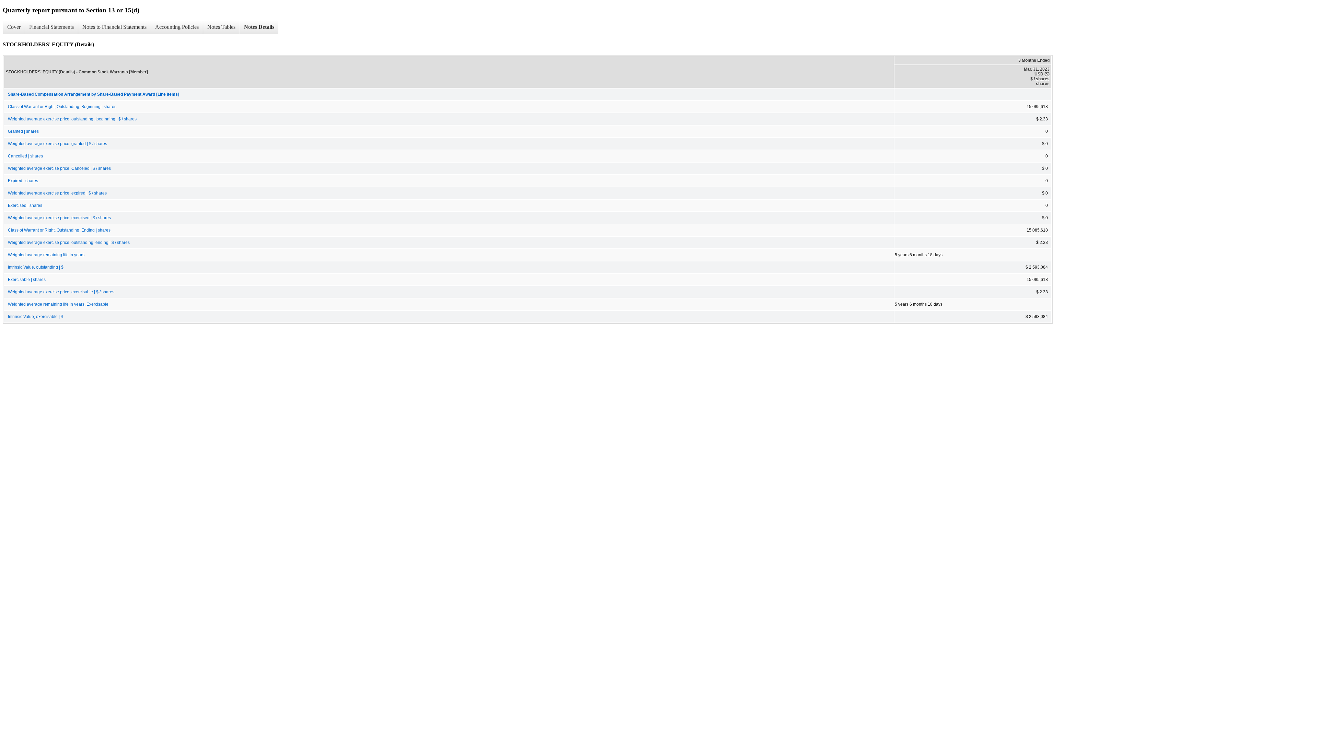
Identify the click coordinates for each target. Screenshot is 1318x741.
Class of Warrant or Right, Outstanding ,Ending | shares (59, 230)
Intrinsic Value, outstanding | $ (35, 267)
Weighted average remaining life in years (46, 255)
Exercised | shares (25, 205)
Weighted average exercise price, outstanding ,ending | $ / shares (69, 242)
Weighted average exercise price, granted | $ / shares (57, 144)
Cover (14, 27)
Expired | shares (23, 181)
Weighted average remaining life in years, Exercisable (58, 304)
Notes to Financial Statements (114, 27)
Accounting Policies (177, 27)
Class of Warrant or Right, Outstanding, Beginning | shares (62, 107)
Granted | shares (23, 131)
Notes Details (259, 27)
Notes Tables (221, 27)
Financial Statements (51, 27)
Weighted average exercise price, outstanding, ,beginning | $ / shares (72, 119)
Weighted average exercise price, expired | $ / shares (57, 193)
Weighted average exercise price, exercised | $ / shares (59, 218)
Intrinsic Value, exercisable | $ (35, 317)
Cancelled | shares (25, 156)
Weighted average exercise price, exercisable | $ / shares (61, 292)
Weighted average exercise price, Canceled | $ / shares (59, 168)
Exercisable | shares (27, 280)
